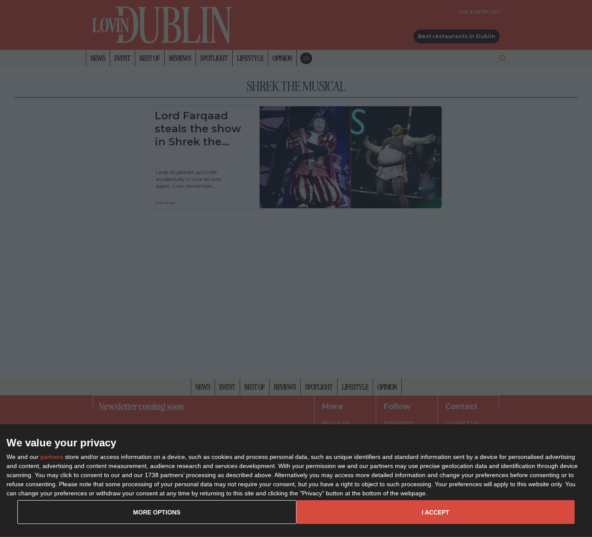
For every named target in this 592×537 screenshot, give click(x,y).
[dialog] (296, 481)
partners (51, 457)
